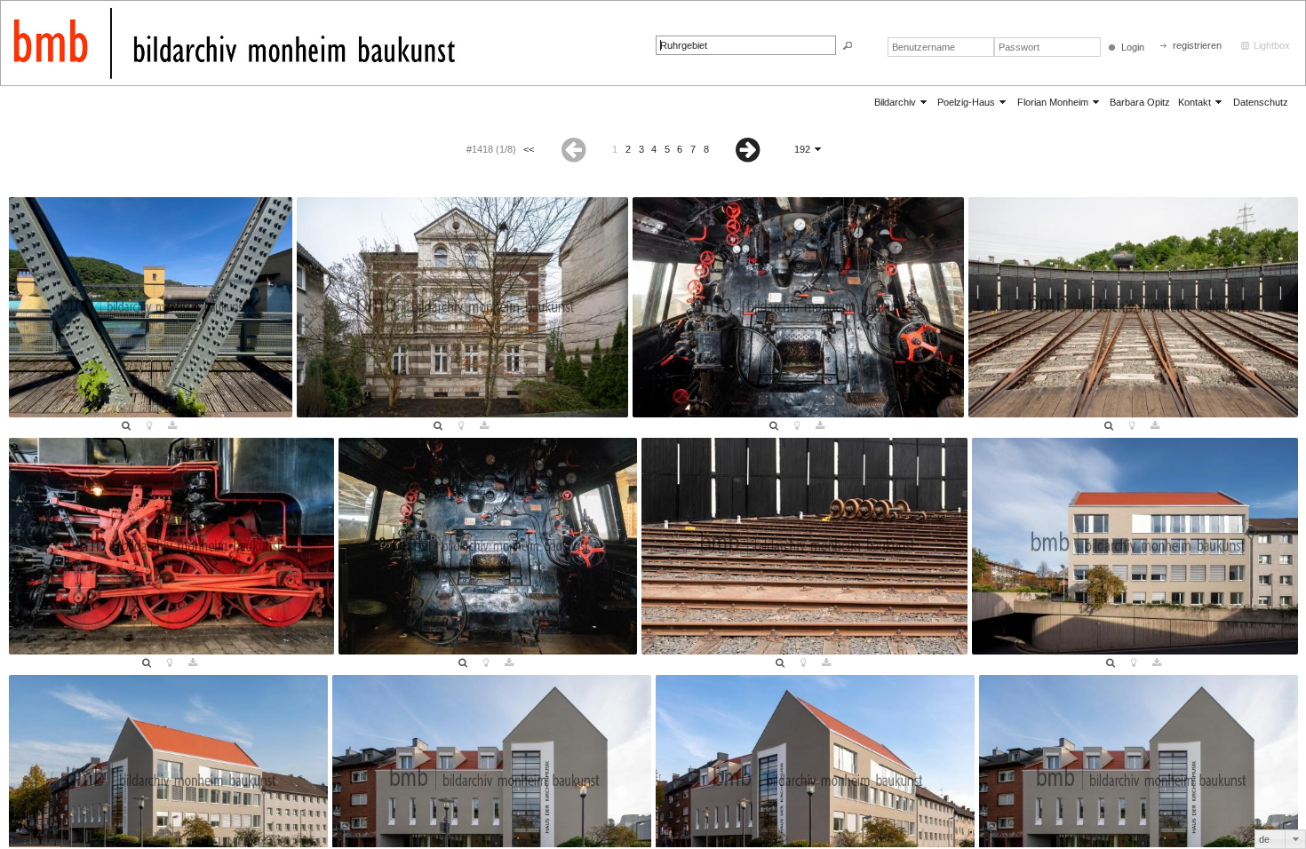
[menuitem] (902, 102)
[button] (847, 45)
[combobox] (1280, 839)
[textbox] (746, 45)
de (1264, 839)
